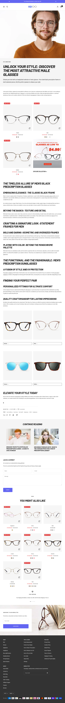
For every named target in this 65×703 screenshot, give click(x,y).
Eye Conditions (7, 61)
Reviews (4, 688)
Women (4, 645)
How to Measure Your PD (29, 650)
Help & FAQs (26, 658)
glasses (22, 93)
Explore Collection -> (40, 171)
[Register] (47, 672)
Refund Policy (47, 647)
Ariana (17, 132)
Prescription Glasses (17, 186)
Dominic (5, 343)
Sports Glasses (6, 661)
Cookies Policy (47, 645)
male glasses (33, 95)
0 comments (22, 409)
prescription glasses (49, 196)
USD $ (5, 693)
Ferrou (32, 553)
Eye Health (21, 412)
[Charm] (47, 325)
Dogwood (12, 525)
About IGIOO (5, 668)
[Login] (57, 6)
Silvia (35, 343)
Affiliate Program (6, 682)
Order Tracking (6, 679)
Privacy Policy (27, 466)
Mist (53, 525)
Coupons (5, 685)
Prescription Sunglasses (20, 263)
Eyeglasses (26, 412)
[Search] (7, 6)
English (11, 693)
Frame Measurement (28, 642)
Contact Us (5, 671)
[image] (47, 153)
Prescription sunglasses (8, 272)
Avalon (12, 553)
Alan (47, 132)
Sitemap (25, 661)
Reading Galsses (6, 656)
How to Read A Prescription (29, 647)
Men (4, 642)
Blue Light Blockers (7, 653)
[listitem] (9, 415)
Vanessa (5, 384)
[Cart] (61, 6)
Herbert (17, 170)
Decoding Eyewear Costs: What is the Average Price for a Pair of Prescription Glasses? (45, 448)
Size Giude (26, 656)
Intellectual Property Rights (49, 658)
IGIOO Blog (5, 674)
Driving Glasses (6, 658)
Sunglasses (35, 412)
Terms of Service (35, 466)
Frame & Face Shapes (28, 645)
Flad (32, 581)
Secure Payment (47, 650)
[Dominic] (17, 325)
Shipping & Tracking (48, 656)
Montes (12, 581)
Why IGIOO (5, 677)
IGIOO (30, 412)
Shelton (35, 384)
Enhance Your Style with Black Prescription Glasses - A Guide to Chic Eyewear (17, 448)
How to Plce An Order (28, 653)
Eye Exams (16, 412)
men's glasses (34, 79)
